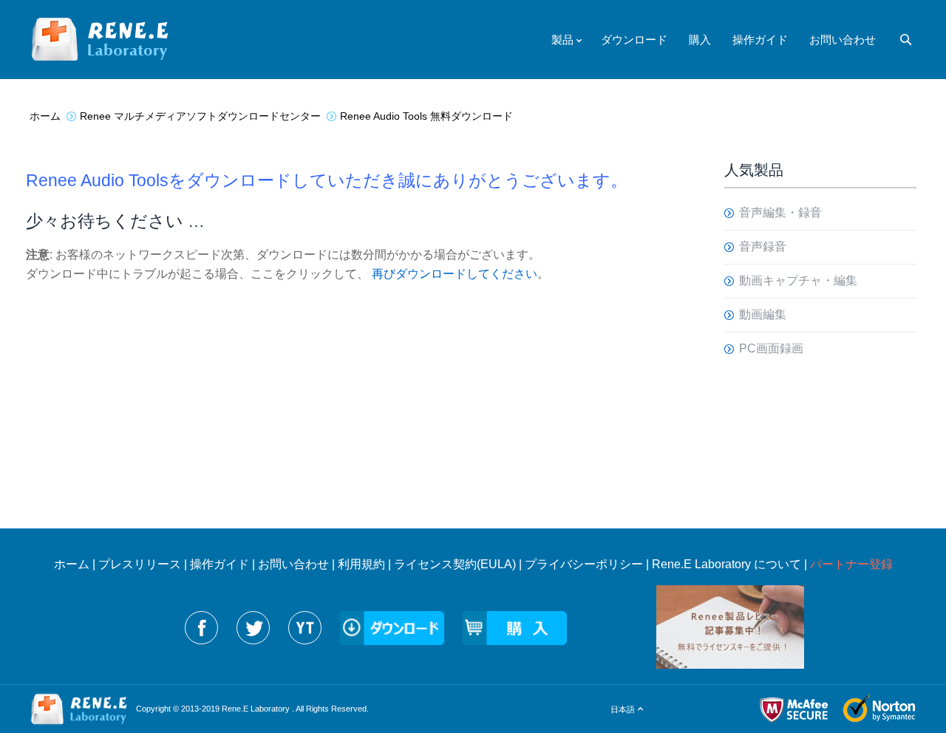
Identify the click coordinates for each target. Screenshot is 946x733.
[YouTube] (304, 627)
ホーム (71, 564)
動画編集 (762, 314)
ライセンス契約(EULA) (455, 564)
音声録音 (762, 246)
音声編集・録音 (780, 212)
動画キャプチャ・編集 (798, 280)
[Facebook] (201, 627)
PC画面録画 (771, 348)
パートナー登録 (851, 564)
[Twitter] (253, 627)
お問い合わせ (293, 564)
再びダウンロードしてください (454, 273)
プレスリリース (139, 564)
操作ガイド (219, 564)
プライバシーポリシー (584, 564)
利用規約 (361, 564)
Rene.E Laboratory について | (731, 564)
